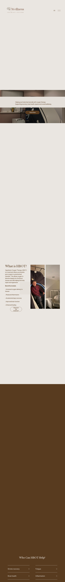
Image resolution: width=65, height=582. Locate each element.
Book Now (33, 112)
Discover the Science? (16, 309)
